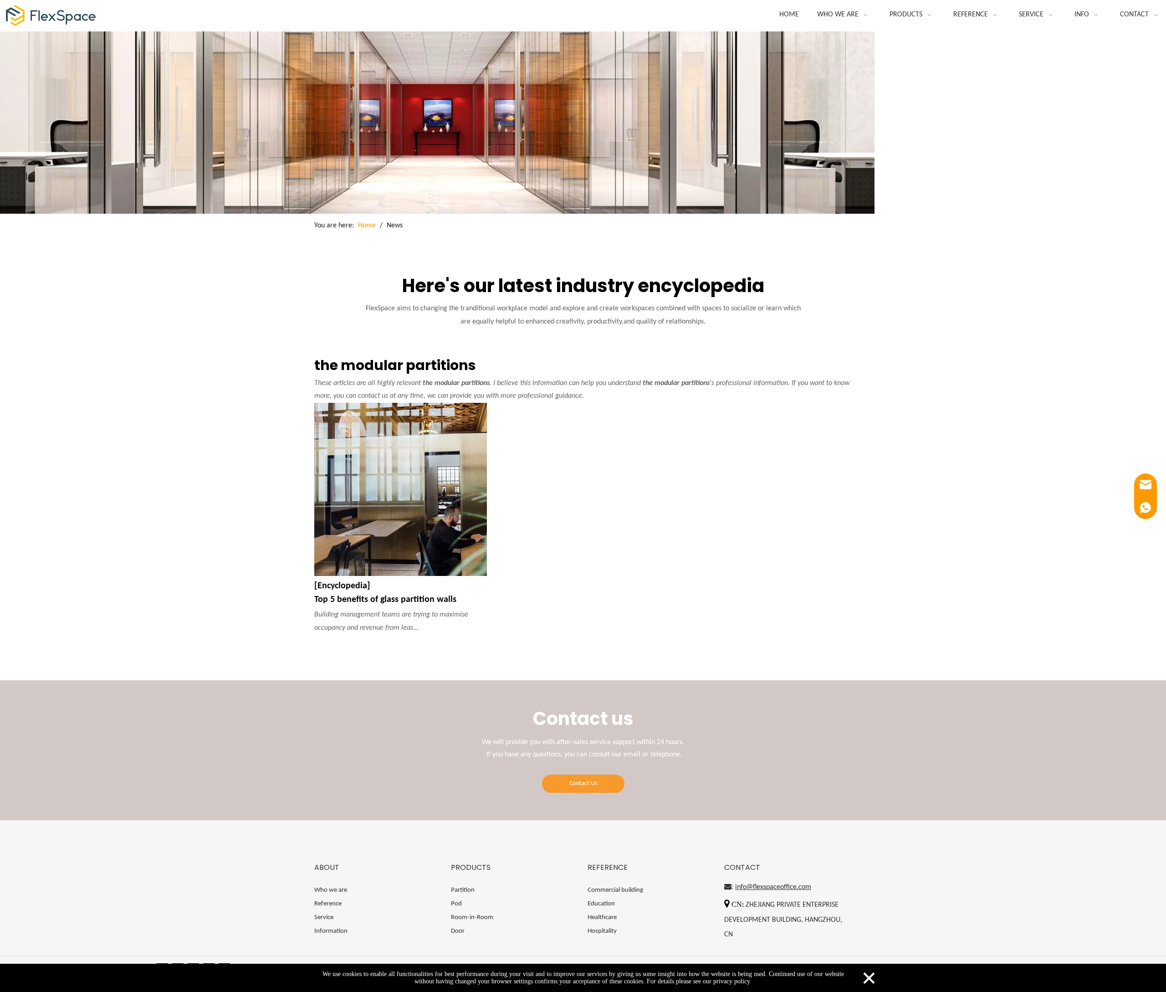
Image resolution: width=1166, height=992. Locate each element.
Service (323, 917)
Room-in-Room (472, 917)
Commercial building (615, 890)
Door (458, 931)
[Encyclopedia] (342, 586)
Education (601, 903)
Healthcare (602, 917)
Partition (463, 890)
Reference (328, 903)
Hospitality (602, 931)
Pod (456, 903)
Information (331, 931)
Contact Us (583, 783)
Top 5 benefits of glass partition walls (385, 599)
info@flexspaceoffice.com (773, 887)
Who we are (330, 890)
